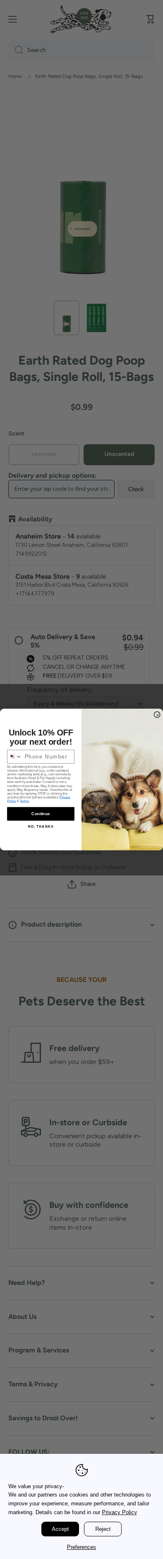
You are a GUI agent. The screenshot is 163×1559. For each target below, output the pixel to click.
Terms (24, 801)
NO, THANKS (41, 827)
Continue (40, 813)
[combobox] (15, 756)
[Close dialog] (157, 715)
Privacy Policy (119, 1512)
